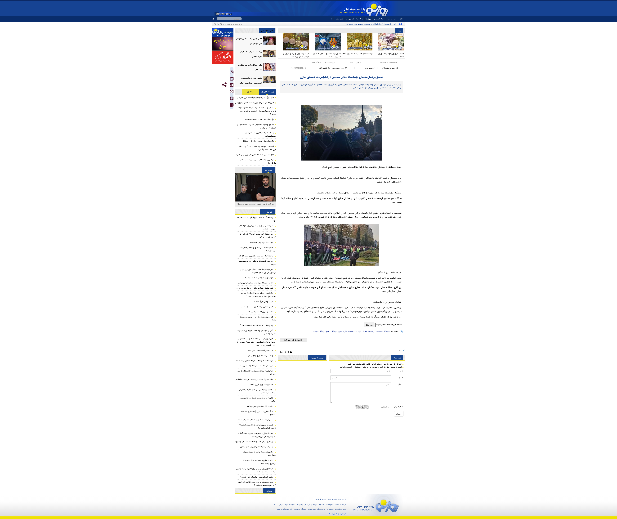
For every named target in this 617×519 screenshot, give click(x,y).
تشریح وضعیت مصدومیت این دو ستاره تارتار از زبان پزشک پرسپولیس (256, 126)
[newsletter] (293, 340)
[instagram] (231, 73)
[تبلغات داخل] (222, 32)
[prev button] (244, 170)
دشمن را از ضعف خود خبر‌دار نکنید (260, 406)
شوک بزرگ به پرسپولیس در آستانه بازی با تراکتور (255, 97)
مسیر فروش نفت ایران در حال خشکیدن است (255, 419)
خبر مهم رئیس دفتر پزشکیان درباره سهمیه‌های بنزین (257, 263)
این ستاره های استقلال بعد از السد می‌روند (256, 365)
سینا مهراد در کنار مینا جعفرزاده (261, 242)
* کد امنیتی (398, 407)
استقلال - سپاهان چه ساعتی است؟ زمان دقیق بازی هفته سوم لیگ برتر (257, 148)
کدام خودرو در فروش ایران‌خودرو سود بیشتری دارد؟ (257, 318)
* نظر (400, 384)
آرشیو (328, 504)
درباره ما (359, 18)
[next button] (238, 170)
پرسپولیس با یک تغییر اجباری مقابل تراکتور (256, 446)
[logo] (375, 505)
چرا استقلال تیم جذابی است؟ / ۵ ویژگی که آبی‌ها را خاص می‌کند (258, 236)
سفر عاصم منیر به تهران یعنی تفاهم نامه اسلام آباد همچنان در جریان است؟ (257, 484)
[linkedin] (231, 79)
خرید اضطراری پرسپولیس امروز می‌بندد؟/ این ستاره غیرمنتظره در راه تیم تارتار (257, 435)
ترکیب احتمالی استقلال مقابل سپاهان (259, 119)
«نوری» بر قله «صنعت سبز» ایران (260, 350)
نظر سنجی (339, 18)
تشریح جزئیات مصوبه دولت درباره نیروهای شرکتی (258, 399)
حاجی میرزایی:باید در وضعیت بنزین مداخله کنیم (254, 379)
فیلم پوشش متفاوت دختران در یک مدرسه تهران (255, 288)
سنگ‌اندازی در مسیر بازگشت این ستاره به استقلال (258, 413)
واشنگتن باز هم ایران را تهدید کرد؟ (259, 355)
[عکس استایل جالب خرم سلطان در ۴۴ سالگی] (269, 67)
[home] (400, 19)
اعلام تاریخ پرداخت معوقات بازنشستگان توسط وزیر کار (256, 372)
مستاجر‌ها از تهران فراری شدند (261, 384)
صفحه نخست (392, 62)
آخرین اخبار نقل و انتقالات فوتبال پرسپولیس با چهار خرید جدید (256, 332)
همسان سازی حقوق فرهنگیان (342, 331)
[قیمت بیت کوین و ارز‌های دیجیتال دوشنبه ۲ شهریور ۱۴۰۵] (294, 41)
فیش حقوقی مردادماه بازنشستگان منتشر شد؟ (255, 306)
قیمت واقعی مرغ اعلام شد (263, 301)
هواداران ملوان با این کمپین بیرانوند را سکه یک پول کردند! (257, 161)
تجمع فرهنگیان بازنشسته (320, 331)
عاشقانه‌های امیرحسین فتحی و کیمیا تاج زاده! (255, 256)
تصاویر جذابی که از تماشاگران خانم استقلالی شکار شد (256, 206)
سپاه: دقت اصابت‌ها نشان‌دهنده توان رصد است (254, 360)
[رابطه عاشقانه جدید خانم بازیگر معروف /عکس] (269, 54)
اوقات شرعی (283, 504)
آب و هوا (292, 504)
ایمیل (400, 377)
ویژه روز (250, 91)
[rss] (331, 18)
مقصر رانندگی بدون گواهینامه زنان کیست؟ (256, 477)
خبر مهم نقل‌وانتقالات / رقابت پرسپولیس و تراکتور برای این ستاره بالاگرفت (258, 271)
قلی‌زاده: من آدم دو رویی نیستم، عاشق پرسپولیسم (254, 102)
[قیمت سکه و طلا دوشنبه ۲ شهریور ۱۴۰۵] (357, 41)
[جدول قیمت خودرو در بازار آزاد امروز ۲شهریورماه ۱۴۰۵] (326, 41)
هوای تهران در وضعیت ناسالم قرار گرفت (258, 277)
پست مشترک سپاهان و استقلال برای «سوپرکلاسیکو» (261, 134)
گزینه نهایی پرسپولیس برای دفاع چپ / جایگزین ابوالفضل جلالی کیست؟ (256, 470)
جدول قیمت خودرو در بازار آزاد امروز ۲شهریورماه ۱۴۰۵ (327, 55)
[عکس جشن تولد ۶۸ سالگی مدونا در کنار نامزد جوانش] (269, 40)
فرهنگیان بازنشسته (382, 331)
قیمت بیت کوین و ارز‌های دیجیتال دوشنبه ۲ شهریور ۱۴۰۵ (296, 55)
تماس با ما (349, 18)
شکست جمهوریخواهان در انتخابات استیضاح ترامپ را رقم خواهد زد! (257, 426)
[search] (214, 18)
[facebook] (231, 105)
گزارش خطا (285, 351)
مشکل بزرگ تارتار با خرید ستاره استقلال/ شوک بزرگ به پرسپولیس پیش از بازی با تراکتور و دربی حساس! (257, 111)
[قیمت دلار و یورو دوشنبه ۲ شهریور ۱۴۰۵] (389, 41)
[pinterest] (231, 99)
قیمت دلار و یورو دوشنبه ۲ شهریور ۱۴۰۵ (391, 55)
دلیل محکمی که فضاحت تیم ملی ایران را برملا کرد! (255, 154)
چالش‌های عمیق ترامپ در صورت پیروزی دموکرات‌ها (259, 453)
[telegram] (231, 85)
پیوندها (368, 18)
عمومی (382, 62)
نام (401, 371)
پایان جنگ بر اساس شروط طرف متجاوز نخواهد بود (256, 219)
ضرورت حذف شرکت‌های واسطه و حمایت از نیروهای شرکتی (258, 249)
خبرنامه (299, 504)
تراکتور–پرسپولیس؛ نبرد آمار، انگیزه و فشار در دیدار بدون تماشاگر (257, 391)
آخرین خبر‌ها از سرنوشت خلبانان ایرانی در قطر (255, 283)
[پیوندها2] (222, 43)
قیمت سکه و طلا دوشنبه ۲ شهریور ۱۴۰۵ (357, 53)
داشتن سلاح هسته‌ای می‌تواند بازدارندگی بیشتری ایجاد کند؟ (258, 462)
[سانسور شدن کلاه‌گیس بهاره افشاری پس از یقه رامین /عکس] (269, 80)
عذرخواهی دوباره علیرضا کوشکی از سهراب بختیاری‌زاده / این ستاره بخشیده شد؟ (258, 295)
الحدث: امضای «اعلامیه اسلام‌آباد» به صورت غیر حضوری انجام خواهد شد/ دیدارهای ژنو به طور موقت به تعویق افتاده (356, 24)
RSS (275, 504)
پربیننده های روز (267, 91)
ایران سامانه (331, 513)
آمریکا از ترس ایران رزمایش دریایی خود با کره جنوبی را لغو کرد (257, 227)
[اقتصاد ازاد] (222, 57)
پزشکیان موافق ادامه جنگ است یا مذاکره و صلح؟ (254, 441)
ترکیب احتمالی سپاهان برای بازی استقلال (258, 141)
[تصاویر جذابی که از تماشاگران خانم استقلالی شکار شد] (255, 193)
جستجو (321, 504)
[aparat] (231, 91)
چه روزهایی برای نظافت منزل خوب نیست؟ (256, 325)
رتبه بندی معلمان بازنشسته (364, 331)
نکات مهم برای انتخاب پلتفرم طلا (260, 311)
